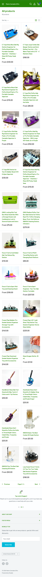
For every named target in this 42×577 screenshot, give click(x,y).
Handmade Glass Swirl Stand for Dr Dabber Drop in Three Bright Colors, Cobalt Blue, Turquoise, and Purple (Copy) (31, 394)
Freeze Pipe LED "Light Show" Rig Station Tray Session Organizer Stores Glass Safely (31, 323)
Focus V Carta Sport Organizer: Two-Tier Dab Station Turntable (31, 289)
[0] (38, 4)
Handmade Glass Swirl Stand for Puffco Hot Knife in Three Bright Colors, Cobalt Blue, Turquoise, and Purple (10, 432)
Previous (7, 484)
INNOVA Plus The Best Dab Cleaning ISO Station (10, 467)
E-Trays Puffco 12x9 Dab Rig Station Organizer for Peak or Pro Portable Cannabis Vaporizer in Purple (10, 135)
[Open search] (31, 4)
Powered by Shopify (7, 573)
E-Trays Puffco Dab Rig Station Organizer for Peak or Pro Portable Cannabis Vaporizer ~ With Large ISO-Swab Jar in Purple (31, 135)
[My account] (34, 4)
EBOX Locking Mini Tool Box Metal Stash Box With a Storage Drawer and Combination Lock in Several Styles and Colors (10, 216)
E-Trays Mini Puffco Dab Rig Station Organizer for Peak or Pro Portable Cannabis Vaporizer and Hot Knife (31, 97)
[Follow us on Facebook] (3, 563)
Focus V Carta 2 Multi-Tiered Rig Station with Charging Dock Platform (30, 255)
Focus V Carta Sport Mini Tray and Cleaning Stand (10, 288)
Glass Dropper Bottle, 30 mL (30, 357)
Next (36, 484)
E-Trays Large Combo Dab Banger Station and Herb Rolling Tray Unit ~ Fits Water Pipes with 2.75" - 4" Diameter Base (31, 49)
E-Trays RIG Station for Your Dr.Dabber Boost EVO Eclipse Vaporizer (10, 172)
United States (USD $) (9, 554)
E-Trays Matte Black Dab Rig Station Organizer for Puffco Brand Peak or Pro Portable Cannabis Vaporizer (10, 92)
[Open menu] (3, 4)
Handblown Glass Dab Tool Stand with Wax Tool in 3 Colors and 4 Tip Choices (10, 392)
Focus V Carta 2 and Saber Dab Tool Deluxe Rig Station (10, 255)
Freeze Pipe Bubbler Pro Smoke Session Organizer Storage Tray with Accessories (10, 323)
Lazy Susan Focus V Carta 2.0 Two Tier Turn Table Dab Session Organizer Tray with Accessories (31, 470)
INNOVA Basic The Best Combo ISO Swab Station (31, 434)
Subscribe (8, 545)
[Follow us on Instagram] (7, 563)
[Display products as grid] (36, 20)
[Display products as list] (39, 20)
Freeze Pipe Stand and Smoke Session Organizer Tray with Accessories (10, 358)
